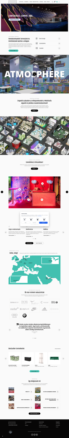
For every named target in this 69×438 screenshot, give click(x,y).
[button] (3, 17)
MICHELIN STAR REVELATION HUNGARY (49, 407)
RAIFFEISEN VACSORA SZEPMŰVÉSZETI (23, 407)
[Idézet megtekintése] (54, 1)
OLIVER (23, 365)
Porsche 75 (28, 391)
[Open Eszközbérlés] (28, 1)
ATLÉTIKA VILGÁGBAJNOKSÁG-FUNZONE (49, 391)
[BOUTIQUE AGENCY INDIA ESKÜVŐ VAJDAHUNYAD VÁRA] (57, 400)
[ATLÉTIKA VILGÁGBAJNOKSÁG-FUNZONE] (57, 392)
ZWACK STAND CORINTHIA (25, 399)
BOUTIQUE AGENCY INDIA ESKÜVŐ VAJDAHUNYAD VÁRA (50, 399)
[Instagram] (34, 435)
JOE (48, 365)
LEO (35, 365)
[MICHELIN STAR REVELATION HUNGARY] (57, 408)
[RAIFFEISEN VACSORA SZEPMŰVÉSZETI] (31, 408)
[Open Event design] (23, 1)
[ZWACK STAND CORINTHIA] (31, 400)
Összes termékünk (57, 348)
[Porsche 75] (31, 392)
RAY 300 (10, 365)
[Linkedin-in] (37, 435)
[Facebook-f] (32, 435)
